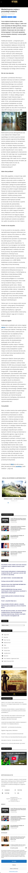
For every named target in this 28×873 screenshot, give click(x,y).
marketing (19, 466)
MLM (12, 464)
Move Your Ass (7, 640)
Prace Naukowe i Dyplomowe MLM (11, 658)
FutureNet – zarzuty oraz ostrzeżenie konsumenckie (12, 733)
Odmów (14, 865)
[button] (26, 848)
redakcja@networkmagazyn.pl (15, 801)
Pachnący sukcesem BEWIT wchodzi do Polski (12, 581)
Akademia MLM (7, 642)
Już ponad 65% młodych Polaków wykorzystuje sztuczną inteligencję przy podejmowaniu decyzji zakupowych (18, 528)
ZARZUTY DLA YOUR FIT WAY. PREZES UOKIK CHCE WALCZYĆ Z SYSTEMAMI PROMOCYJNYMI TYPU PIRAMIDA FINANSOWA (14, 704)
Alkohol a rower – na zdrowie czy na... (14, 499)
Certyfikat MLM (7, 653)
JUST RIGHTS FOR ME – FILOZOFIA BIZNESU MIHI (12, 577)
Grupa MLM (6, 634)
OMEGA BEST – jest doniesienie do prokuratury (11, 727)
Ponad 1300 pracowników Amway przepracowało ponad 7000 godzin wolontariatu (18, 519)
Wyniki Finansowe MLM (9, 661)
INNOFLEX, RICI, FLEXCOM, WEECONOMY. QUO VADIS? (13, 743)
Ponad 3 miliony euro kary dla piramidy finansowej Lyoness (13, 737)
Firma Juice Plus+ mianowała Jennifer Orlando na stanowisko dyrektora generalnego (17, 545)
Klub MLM (6, 655)
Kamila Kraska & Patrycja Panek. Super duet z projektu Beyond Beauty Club (17, 838)
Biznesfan (6, 637)
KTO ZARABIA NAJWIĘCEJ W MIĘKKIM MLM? (17, 536)
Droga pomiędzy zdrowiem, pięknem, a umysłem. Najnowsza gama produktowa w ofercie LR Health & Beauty (13, 605)
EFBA (5, 645)
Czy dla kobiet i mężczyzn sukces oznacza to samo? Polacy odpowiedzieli (18, 553)
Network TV (6, 648)
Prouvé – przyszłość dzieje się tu (8, 600)
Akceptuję (14, 861)
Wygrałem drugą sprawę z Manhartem (9, 730)
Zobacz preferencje (14, 868)
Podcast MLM (7, 650)
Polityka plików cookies (13, 871)
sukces (3, 327)
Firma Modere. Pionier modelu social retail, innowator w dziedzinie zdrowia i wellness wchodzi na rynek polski (13, 566)
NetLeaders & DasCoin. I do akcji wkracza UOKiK (11, 740)
